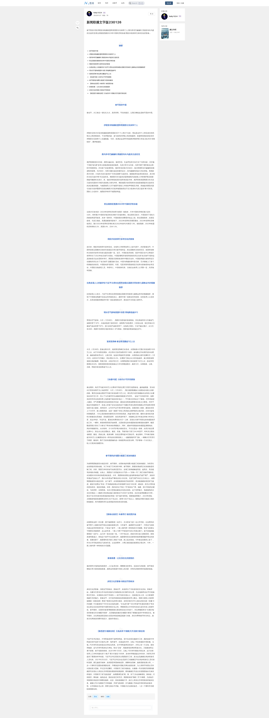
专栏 (106, 3)
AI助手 (114, 3)
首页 (99, 3)
